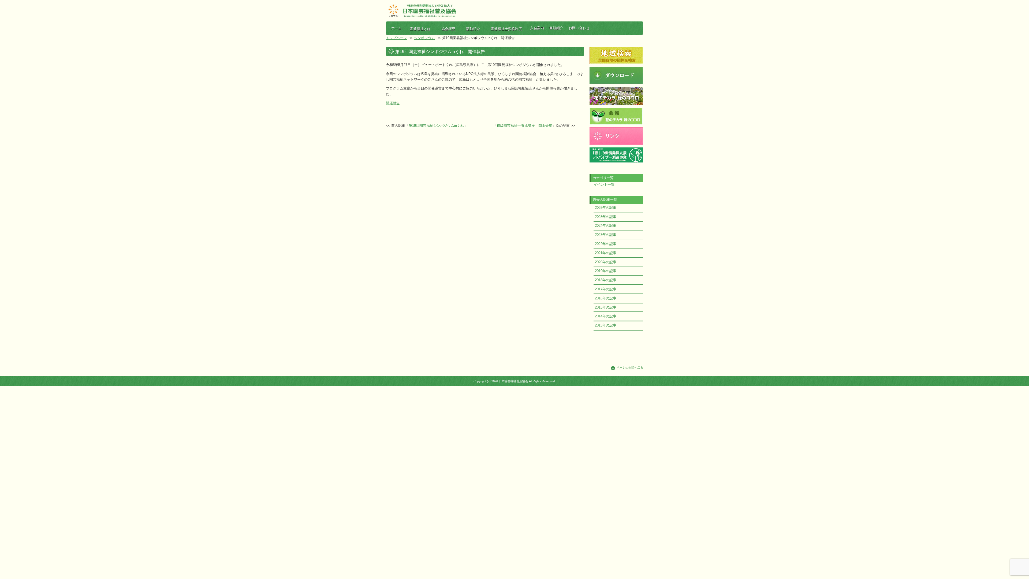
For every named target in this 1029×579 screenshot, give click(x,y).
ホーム (396, 28)
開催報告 (393, 103)
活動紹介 (473, 29)
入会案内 (537, 28)
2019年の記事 (605, 271)
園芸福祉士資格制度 (506, 29)
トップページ (396, 38)
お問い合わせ (579, 28)
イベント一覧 (604, 185)
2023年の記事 (605, 235)
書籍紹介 (556, 28)
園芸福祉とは (420, 29)
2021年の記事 (605, 253)
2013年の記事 (605, 325)
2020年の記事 (605, 262)
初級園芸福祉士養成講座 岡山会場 (524, 126)
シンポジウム (424, 38)
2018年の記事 (605, 280)
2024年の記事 (605, 226)
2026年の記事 (605, 208)
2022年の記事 (605, 244)
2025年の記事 (605, 217)
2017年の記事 (605, 289)
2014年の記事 (605, 316)
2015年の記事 (605, 307)
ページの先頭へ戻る (630, 367)
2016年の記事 (605, 298)
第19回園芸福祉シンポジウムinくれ (436, 126)
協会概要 (448, 29)
